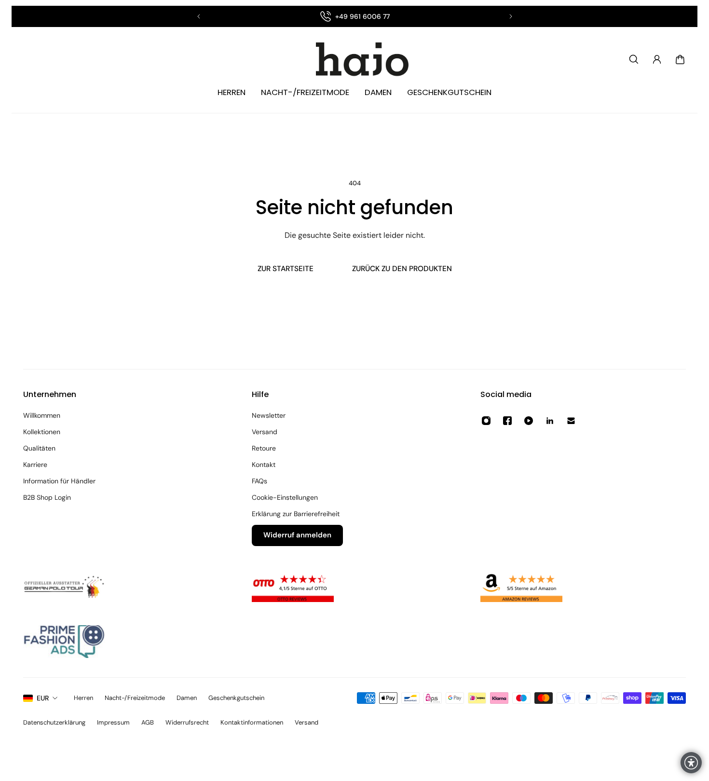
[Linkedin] (549, 420)
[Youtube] (528, 420)
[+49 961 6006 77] (354, 16)
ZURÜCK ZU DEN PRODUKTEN (402, 269)
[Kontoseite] (656, 59)
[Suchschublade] (633, 59)
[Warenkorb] (680, 59)
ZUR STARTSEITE (286, 269)
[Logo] (354, 59)
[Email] (571, 420)
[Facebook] (507, 420)
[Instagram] (486, 420)
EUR (43, 698)
